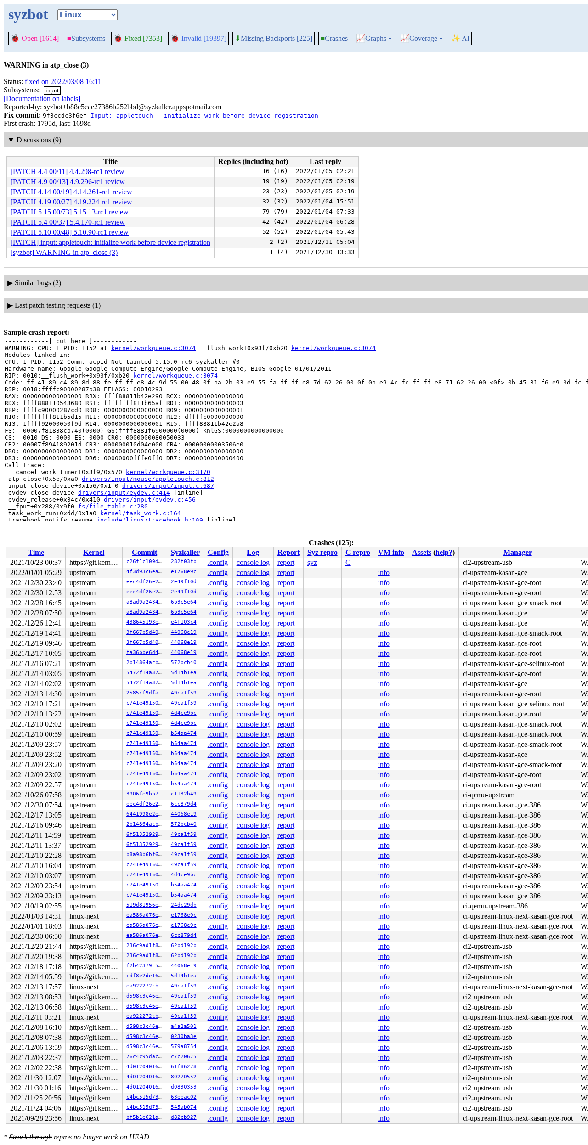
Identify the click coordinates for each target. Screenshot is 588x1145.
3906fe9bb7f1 (145, 794)
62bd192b (184, 945)
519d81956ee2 (145, 905)
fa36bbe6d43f (145, 652)
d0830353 (184, 1087)
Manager (517, 552)
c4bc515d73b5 (145, 1097)
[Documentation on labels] (42, 98)
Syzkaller (185, 552)
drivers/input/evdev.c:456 (150, 499)
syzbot (28, 14)
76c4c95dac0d (145, 1057)
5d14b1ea (184, 673)
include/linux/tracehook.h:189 (149, 520)
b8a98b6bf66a (145, 854)
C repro (357, 552)
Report (288, 552)
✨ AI (460, 38)
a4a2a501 (184, 1026)
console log (253, 562)
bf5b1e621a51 (145, 1117)
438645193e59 (145, 622)
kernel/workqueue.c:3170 (168, 471)
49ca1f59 (184, 693)
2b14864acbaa (145, 663)
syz (312, 562)
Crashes (334, 38)
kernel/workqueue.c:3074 (153, 347)
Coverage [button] (418, 38)
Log (253, 552)
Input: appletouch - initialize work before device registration (204, 115)
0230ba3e (184, 1036)
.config (218, 562)
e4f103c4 (184, 622)
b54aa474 (184, 733)
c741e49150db (145, 703)
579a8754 (184, 1046)
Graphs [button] (371, 38)
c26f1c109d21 (145, 561)
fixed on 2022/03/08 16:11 (63, 81)
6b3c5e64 (184, 602)
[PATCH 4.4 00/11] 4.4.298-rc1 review (67, 171)
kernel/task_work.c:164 (140, 513)
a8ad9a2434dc (145, 602)
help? (443, 552)
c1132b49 (184, 794)
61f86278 (184, 1067)
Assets (421, 552)
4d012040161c (145, 1067)
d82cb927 (184, 1117)
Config (218, 552)
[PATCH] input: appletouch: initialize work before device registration (110, 242)
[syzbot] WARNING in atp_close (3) (64, 252)
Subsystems (86, 38)
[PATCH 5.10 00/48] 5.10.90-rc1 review (70, 232)
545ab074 (184, 1107)
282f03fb (184, 561)
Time (36, 552)
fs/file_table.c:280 (113, 506)
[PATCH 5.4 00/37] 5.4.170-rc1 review (68, 222)
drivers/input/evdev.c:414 (124, 492)
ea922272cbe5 (145, 986)
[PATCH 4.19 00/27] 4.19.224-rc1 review (71, 202)
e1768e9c (184, 572)
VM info (391, 552)
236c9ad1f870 (145, 945)
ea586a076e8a (145, 915)
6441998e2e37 (145, 814)
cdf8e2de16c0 (145, 976)
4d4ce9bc (184, 713)
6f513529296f (145, 834)
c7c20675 (184, 1057)
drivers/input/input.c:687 (168, 485)
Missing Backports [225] (273, 38)
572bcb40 (184, 663)
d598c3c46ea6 (145, 996)
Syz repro (322, 552)
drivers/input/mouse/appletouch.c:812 (148, 478)
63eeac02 (184, 1097)
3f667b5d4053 (145, 632)
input (52, 90)
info (384, 572)
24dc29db (184, 905)
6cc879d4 (184, 804)
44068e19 (184, 632)
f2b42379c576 (145, 966)
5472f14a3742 (145, 673)
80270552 (184, 1077)
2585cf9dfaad (145, 693)
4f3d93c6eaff (145, 572)
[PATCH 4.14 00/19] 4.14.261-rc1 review (71, 192)
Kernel (93, 552)
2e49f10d (184, 582)
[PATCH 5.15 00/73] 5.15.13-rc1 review (70, 212)
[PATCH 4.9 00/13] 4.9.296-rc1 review (68, 182)
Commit (144, 552)
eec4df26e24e (145, 582)
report (285, 562)
